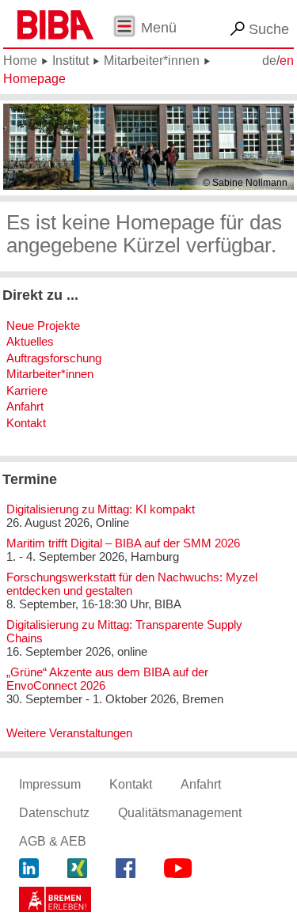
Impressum (50, 784)
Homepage (34, 78)
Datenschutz (54, 812)
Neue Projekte (43, 325)
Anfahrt (25, 406)
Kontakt (26, 423)
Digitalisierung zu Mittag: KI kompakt (100, 509)
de (269, 60)
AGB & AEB (52, 841)
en (287, 60)
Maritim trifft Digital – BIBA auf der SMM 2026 (123, 543)
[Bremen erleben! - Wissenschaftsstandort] (55, 901)
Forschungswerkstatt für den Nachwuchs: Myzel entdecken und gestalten (131, 583)
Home (20, 60)
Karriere (27, 390)
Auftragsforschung (53, 358)
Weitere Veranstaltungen (69, 733)
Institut (70, 60)
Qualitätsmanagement (180, 812)
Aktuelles (30, 341)
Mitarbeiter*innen (152, 60)
